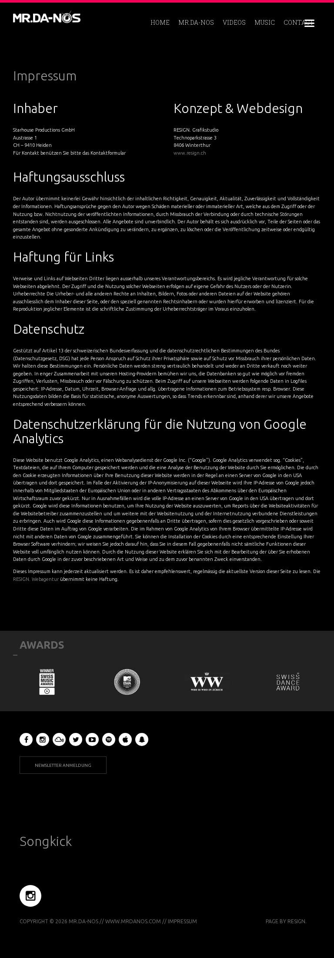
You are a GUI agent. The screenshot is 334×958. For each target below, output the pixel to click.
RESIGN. (297, 921)
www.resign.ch (190, 153)
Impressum (45, 75)
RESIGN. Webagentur (36, 579)
